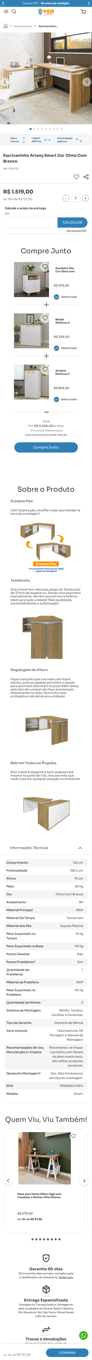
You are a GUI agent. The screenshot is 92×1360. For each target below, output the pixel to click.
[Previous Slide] (3, 3)
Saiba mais (66, 1277)
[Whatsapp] (83, 1335)
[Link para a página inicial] (5, 26)
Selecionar (69, 297)
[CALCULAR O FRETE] (73, 222)
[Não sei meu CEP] (46, 231)
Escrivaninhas (23, 26)
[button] (86, 177)
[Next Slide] (89, 3)
